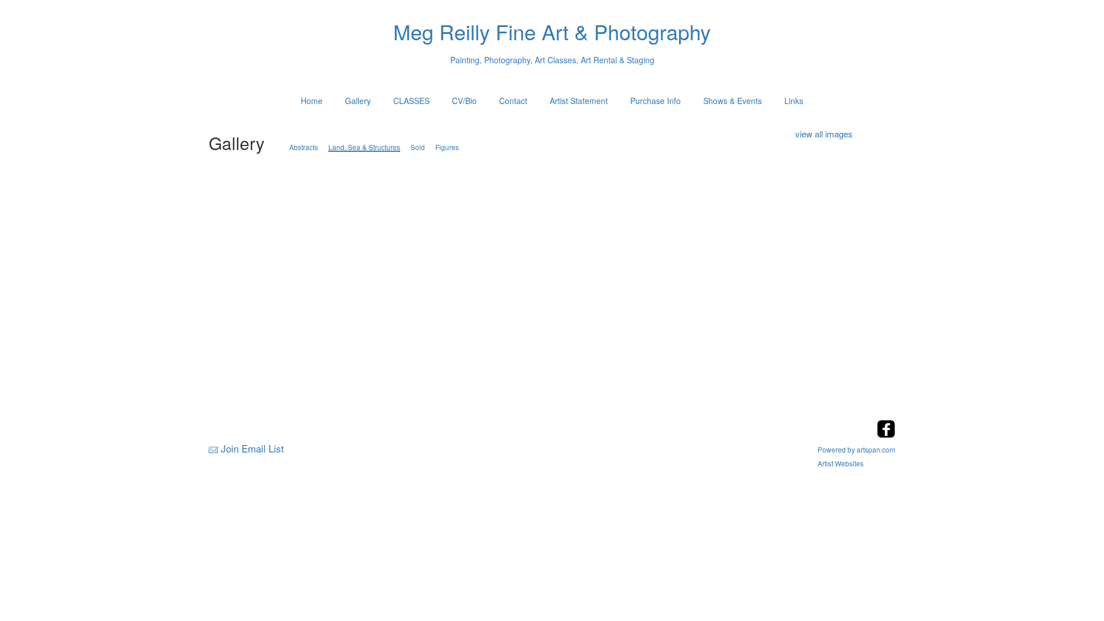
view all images (824, 134)
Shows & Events (732, 100)
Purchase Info (655, 100)
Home (312, 100)
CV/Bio (464, 100)
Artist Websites (841, 463)
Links (793, 100)
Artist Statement (579, 100)
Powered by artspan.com (856, 449)
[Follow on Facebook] (886, 434)
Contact (513, 100)
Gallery (358, 100)
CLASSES (411, 100)
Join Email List (252, 448)
